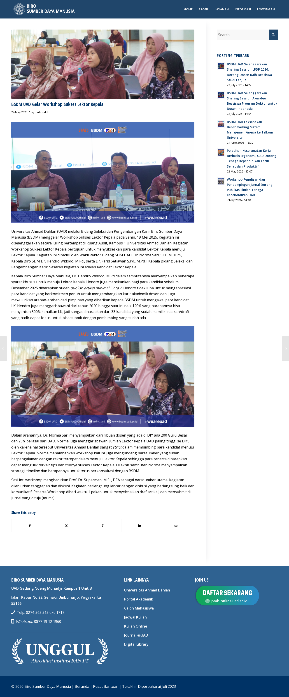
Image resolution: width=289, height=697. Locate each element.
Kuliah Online (135, 626)
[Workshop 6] (102, 64)
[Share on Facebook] (30, 525)
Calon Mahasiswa (139, 608)
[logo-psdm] (43, 9)
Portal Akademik (138, 599)
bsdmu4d (41, 112)
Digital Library (136, 644)
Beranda (82, 686)
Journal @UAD (136, 635)
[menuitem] (188, 9)
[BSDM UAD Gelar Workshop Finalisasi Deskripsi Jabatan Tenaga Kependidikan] (285, 348)
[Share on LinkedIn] (139, 525)
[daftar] (227, 595)
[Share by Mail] (176, 525)
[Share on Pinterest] (103, 525)
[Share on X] (66, 525)
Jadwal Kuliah (135, 617)
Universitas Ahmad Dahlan (147, 590)
